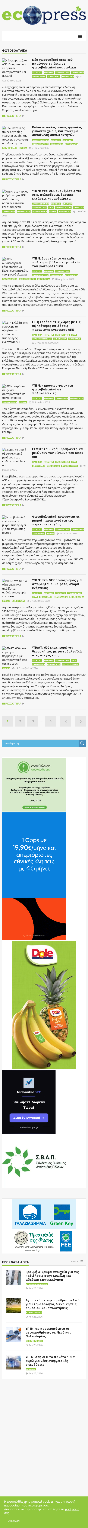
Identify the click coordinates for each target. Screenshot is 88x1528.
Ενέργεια (48, 72)
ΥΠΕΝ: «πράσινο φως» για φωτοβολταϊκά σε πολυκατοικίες (52, 389)
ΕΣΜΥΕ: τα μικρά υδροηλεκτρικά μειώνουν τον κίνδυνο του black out (57, 453)
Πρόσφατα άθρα (15, 1262)
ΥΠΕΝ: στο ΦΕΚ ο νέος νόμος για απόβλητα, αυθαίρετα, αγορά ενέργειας (57, 584)
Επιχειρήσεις (62, 72)
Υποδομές (54, 76)
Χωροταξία (68, 76)
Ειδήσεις (37, 72)
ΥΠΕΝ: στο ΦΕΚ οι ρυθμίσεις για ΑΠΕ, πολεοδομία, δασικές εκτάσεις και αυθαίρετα (56, 194)
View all (74, 1261)
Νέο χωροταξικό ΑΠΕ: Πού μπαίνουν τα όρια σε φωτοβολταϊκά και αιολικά (54, 63)
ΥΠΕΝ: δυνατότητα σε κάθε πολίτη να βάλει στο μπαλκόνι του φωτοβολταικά (57, 262)
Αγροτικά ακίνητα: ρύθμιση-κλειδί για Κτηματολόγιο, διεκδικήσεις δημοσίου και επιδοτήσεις (53, 1304)
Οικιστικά (78, 207)
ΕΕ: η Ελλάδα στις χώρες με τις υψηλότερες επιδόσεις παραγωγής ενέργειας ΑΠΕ (56, 326)
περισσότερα (11, 116)
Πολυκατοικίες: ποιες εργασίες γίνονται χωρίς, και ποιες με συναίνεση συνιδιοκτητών (57, 131)
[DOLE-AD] (44, 1005)
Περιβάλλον (38, 76)
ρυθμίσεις (72, 1509)
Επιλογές (68, 140)
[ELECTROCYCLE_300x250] (34, 785)
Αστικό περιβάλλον (36, 1284)
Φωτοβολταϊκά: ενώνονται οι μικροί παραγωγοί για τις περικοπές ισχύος (55, 520)
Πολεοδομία (10, 148)
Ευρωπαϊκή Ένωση (41, 339)
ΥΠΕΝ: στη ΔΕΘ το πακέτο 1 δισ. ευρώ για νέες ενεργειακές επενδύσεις (51, 1361)
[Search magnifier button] (82, 743)
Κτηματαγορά (40, 144)
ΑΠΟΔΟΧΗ (14, 1521)
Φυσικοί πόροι (27, 279)
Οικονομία (78, 72)
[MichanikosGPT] (29, 1102)
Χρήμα (22, 148)
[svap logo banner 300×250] (34, 1161)
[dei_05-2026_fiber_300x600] (34, 876)
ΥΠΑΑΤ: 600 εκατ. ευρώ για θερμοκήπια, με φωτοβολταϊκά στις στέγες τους (57, 651)
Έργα (50, 207)
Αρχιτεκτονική (40, 140)
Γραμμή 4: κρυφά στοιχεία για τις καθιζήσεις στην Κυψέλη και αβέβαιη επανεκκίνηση (52, 1276)
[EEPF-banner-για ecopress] (44, 1226)
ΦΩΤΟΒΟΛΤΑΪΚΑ (14, 50)
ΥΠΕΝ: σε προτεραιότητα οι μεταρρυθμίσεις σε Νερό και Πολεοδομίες (48, 1332)
